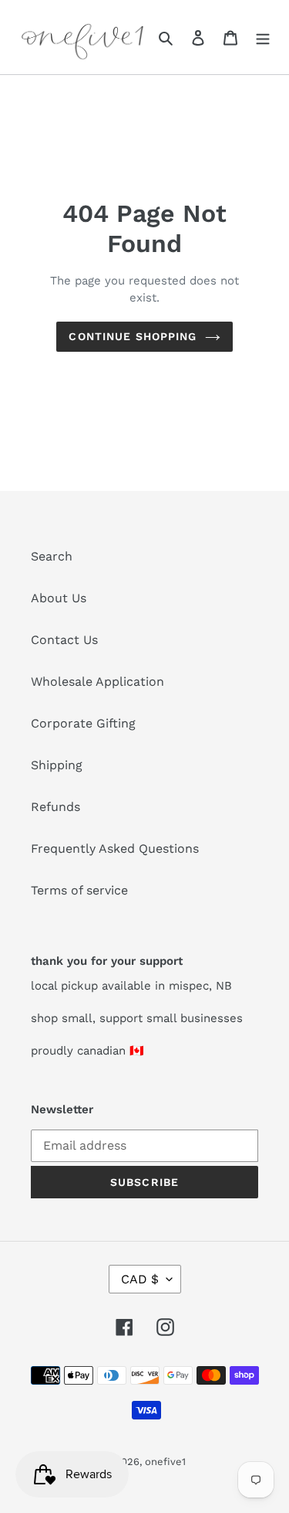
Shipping (56, 765)
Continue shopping (133, 336)
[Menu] (263, 37)
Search (51, 556)
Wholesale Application (97, 681)
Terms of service (79, 890)
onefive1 (165, 1461)
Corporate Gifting (83, 723)
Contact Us (64, 639)
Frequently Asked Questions (115, 848)
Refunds (55, 806)
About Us (58, 598)
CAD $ (140, 1279)
